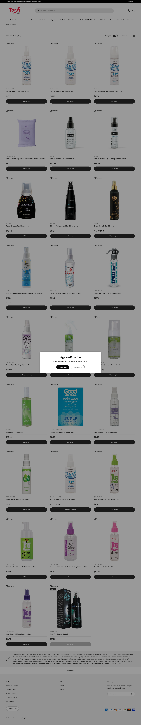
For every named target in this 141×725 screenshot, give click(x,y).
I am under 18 (77, 367)
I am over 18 (63, 367)
